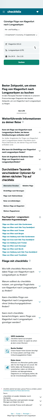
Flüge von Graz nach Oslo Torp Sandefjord (18, 240)
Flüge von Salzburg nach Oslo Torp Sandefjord (19, 252)
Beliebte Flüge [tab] (28, 186)
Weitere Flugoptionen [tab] (11, 211)
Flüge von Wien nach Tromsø (13, 230)
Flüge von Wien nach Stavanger (14, 246)
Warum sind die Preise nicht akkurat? (17, 405)
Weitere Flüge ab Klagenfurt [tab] (13, 206)
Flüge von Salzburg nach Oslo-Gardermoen (18, 237)
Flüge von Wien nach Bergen (13, 233)
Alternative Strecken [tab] (11, 186)
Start (12, 413)
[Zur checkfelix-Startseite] (14, 12)
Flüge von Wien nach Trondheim (14, 255)
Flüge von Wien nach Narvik (12, 249)
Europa (18, 413)
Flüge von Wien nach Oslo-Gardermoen (17, 224)
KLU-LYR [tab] (21, 111)
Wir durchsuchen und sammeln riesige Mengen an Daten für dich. (18, 401)
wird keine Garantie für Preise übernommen (16, 391)
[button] (3, 11)
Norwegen (26, 413)
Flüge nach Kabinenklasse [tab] (12, 196)
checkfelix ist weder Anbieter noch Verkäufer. (17, 397)
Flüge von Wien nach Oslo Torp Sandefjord (18, 227)
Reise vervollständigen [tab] (11, 201)
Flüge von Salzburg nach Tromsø (14, 243)
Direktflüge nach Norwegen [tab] (13, 191)
